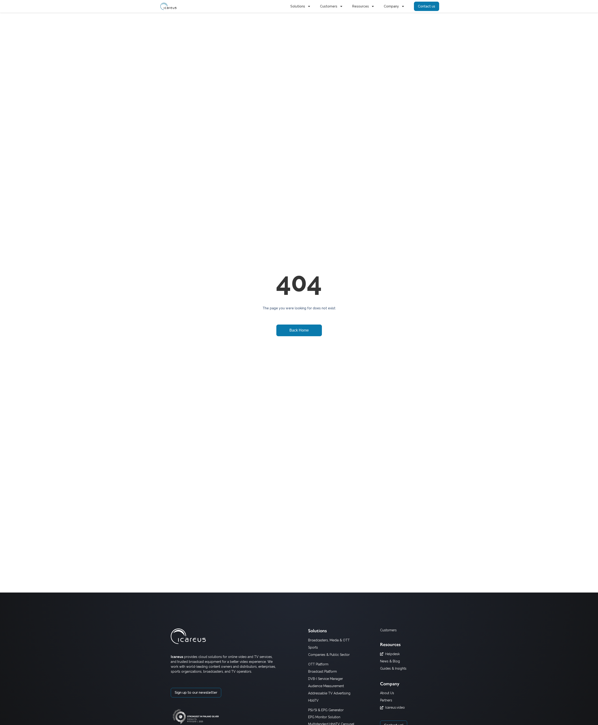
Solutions (297, 6)
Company (391, 6)
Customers (328, 6)
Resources (360, 6)
